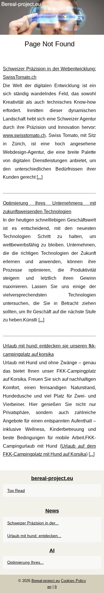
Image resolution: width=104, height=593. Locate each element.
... (39, 177)
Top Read (16, 490)
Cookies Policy (73, 581)
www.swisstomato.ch (24, 135)
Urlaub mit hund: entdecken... (34, 535)
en (49, 587)
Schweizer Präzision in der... (33, 523)
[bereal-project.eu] (52, 17)
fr (56, 587)
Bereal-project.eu (45, 581)
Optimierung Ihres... (25, 562)
